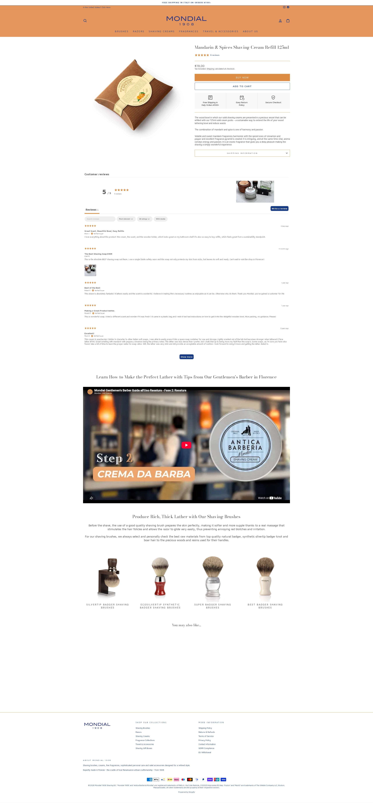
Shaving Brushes (143, 728)
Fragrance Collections (145, 740)
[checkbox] (161, 219)
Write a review (279, 208)
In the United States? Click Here (96, 7)
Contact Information (207, 744)
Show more (186, 357)
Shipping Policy (205, 728)
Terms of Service (206, 736)
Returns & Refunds (207, 732)
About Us (250, 31)
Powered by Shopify (186, 792)
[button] (255, 192)
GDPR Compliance (206, 748)
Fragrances (188, 31)
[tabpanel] (186, 289)
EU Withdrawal (205, 752)
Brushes (121, 31)
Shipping (210, 69)
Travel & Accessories (221, 31)
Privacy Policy (205, 740)
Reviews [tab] (92, 209)
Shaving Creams (162, 31)
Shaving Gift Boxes (144, 748)
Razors (138, 31)
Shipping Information (242, 153)
